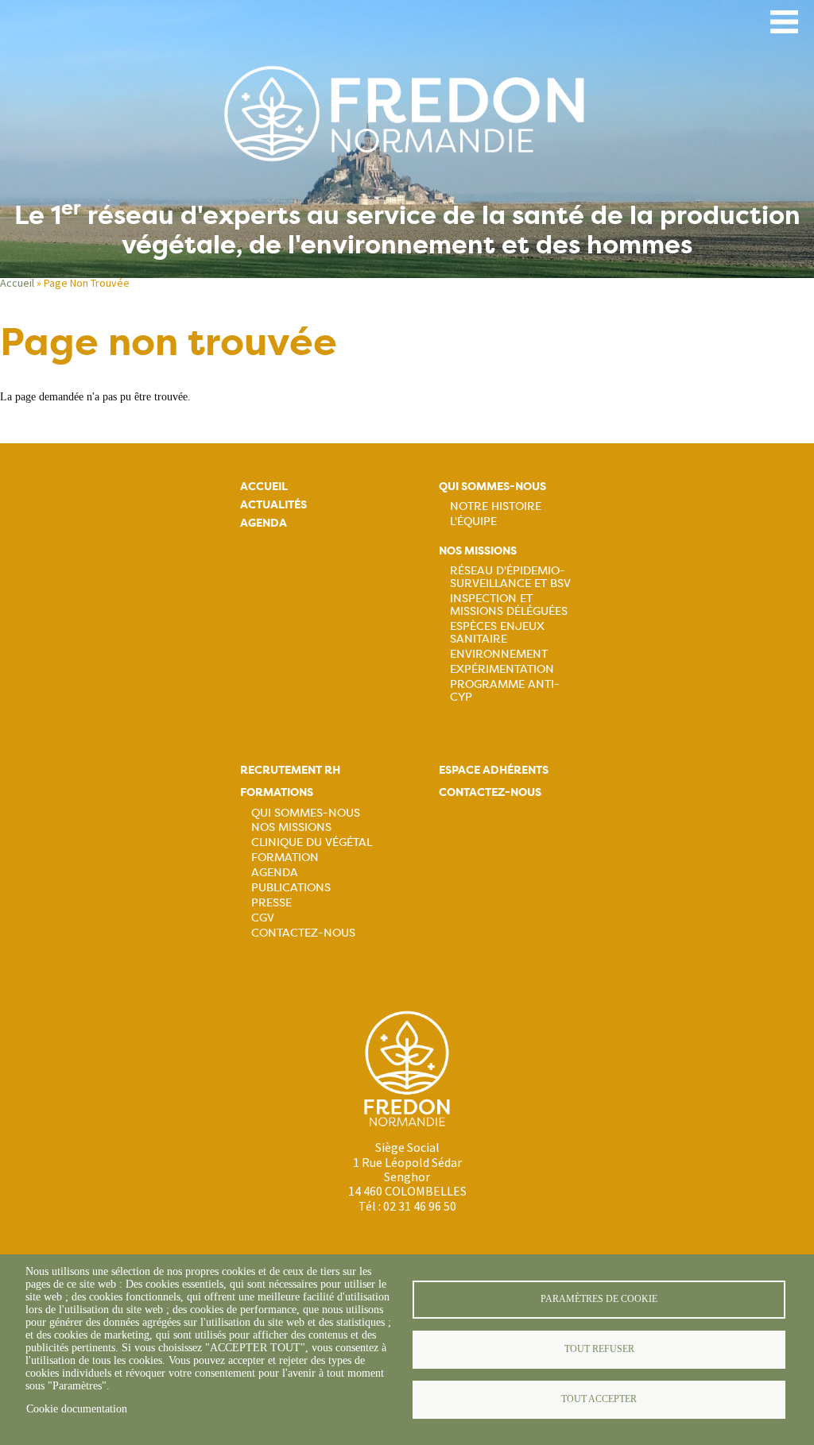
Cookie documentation (76, 1409)
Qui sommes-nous (492, 486)
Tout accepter (599, 1398)
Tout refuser (599, 1348)
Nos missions (478, 550)
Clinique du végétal (311, 842)
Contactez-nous (303, 932)
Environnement (499, 654)
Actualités (273, 504)
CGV (262, 917)
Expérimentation (502, 669)
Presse (271, 902)
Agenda (263, 523)
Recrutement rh (290, 770)
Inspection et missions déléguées (509, 604)
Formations (276, 792)
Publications (291, 887)
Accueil (17, 283)
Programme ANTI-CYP (505, 690)
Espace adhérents (493, 770)
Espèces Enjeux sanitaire (497, 632)
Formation (285, 857)
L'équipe (473, 521)
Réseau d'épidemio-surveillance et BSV (510, 576)
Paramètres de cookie (599, 1298)
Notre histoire (495, 506)
